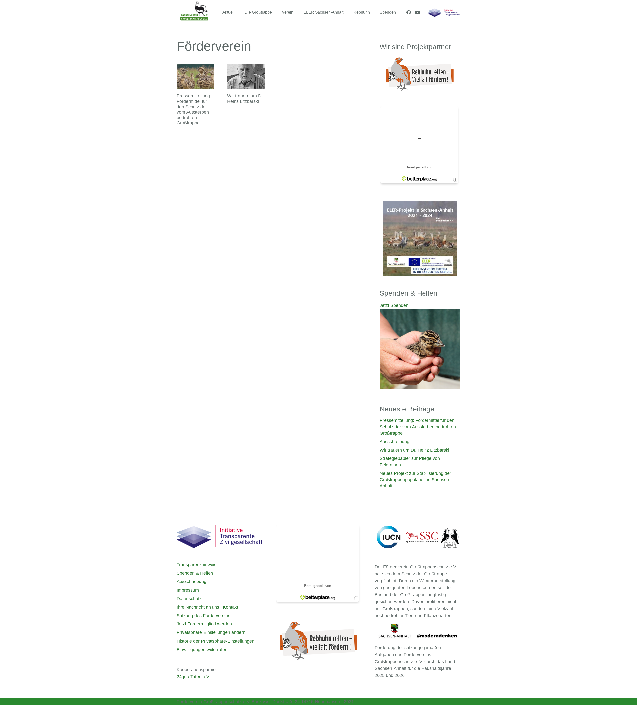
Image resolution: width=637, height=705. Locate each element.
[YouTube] (417, 12)
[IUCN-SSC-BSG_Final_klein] (417, 537)
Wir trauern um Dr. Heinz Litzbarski (245, 98)
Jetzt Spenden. (395, 305)
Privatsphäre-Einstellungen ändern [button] (211, 632)
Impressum (188, 590)
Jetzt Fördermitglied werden (204, 624)
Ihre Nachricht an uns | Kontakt (207, 607)
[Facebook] (408, 12)
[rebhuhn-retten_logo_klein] (318, 641)
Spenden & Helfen (195, 573)
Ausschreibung (394, 441)
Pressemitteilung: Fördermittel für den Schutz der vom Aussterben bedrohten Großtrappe (194, 109)
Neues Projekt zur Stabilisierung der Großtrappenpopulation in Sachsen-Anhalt (415, 479)
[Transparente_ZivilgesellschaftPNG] (444, 12)
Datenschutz (189, 598)
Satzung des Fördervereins (203, 615)
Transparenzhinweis (196, 564)
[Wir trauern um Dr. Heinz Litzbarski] (245, 76)
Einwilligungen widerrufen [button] (202, 649)
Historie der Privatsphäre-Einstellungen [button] (215, 641)
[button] (238, 12)
